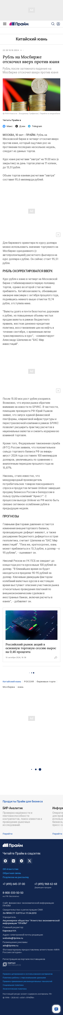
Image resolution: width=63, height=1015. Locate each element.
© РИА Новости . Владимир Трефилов (20, 113)
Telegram (37, 126)
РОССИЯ (29, 681)
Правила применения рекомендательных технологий (27, 981)
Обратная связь (12, 873)
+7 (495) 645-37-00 (14, 884)
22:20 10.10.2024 (11, 50)
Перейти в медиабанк (50, 113)
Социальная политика (13, 985)
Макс (10, 126)
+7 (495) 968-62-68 (45, 886)
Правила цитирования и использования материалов (28, 974)
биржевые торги (46, 681)
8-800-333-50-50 (13, 894)
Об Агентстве (10, 869)
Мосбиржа (9, 687)
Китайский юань (31, 39)
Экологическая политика (15, 989)
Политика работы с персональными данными (24, 977)
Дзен (22, 126)
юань (21, 687)
